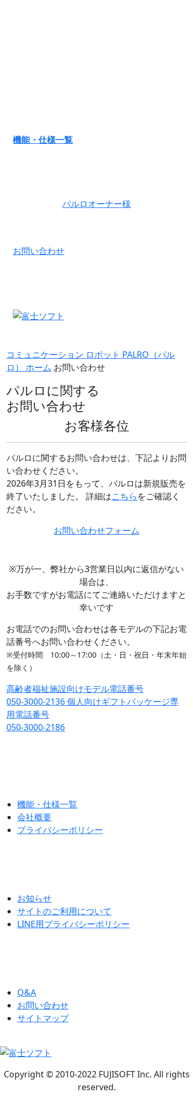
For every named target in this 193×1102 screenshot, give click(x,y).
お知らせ (34, 898)
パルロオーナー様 (96, 204)
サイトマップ (43, 1018)
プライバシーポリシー (60, 830)
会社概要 (34, 817)
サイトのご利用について (64, 911)
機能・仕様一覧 (43, 139)
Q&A (26, 992)
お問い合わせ (38, 251)
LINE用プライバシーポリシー (73, 924)
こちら (124, 496)
